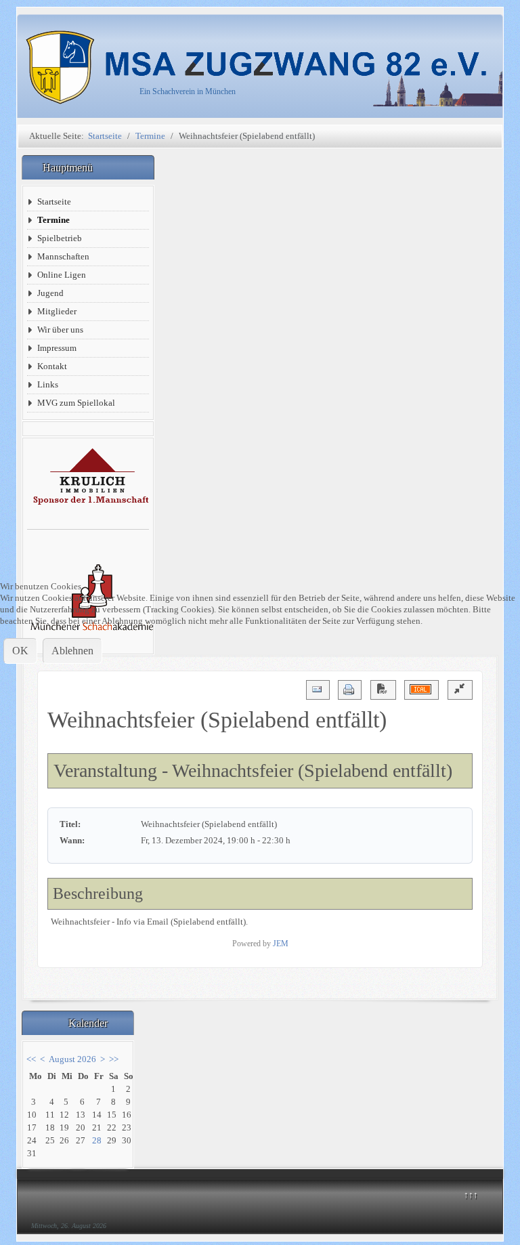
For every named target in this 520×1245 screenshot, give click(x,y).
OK (20, 650)
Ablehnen (72, 650)
